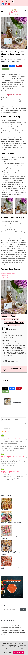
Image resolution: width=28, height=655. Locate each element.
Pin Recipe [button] (20, 322)
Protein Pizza (4, 509)
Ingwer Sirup (4, 277)
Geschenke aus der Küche (8, 61)
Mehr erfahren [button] (21, 648)
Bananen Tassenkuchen (17, 401)
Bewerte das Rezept (14, 325)
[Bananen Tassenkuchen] (7, 401)
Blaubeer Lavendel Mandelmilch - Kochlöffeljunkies (10, 472)
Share (12, 65)
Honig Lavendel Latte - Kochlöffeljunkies (12, 438)
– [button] (2, 329)
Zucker (17, 383)
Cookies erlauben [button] (18, 652)
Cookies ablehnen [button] (7, 652)
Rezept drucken (10, 322)
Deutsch (5, 1)
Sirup (17, 61)
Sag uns (9, 369)
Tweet (5, 65)
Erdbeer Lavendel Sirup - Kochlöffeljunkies (13, 456)
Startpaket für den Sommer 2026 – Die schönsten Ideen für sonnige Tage (11, 523)
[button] (2, 11)
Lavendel (8, 383)
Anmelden (24, 414)
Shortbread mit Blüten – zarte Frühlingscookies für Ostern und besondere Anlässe (13, 553)
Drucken (6, 68)
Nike (5, 59)
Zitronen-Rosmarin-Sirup (8, 273)
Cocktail (3, 383)
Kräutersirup (4, 275)
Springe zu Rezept (15, 95)
